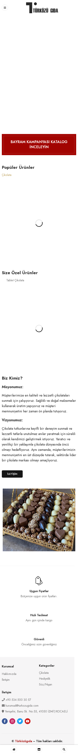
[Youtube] (27, 721)
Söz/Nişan (45, 684)
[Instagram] (12, 721)
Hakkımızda (9, 674)
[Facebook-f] (5, 721)
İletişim (6, 680)
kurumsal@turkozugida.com (22, 706)
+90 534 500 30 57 (18, 700)
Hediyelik (44, 679)
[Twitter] (20, 721)
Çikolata (44, 673)
